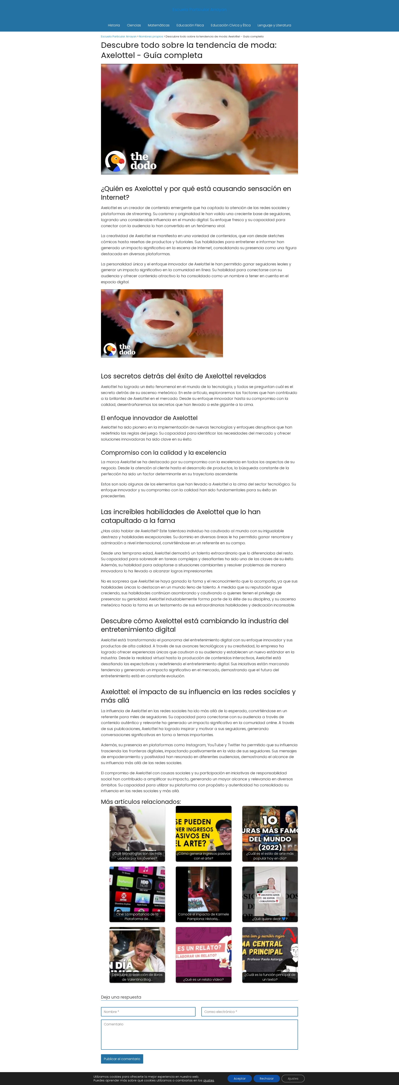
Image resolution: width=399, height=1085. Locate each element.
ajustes (208, 1080)
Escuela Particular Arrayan (199, 9)
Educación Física (190, 25)
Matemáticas (159, 25)
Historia (114, 25)
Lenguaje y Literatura (274, 25)
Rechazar (267, 1078)
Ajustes (293, 1078)
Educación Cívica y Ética (231, 25)
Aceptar (240, 1078)
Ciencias (134, 25)
